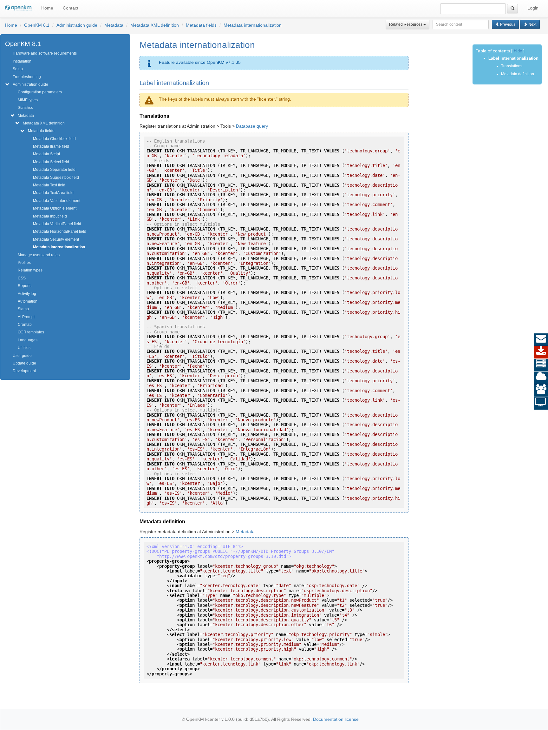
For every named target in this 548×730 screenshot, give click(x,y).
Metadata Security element (56, 239)
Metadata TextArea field (53, 193)
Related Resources (406, 24)
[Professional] (541, 365)
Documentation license (336, 719)
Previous (507, 24)
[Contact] (541, 339)
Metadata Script (46, 154)
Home (47, 7)
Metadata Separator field (54, 169)
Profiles (24, 262)
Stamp (23, 309)
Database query (252, 126)
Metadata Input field (50, 216)
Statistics (25, 107)
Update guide (24, 363)
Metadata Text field (49, 185)
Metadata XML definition (154, 25)
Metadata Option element (54, 208)
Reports (24, 286)
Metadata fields (201, 25)
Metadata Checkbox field (54, 139)
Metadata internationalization (253, 25)
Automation (27, 301)
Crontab (25, 324)
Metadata (113, 25)
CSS (22, 278)
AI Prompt (26, 317)
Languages (27, 340)
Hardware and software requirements (45, 53)
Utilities (24, 347)
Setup (18, 69)
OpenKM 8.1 (36, 25)
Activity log (27, 293)
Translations (511, 66)
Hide (518, 51)
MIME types (28, 100)
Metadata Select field (51, 162)
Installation (22, 61)
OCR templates (31, 332)
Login (532, 7)
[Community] (541, 390)
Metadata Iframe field (51, 146)
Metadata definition (517, 74)
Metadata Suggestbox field (56, 177)
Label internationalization (513, 58)
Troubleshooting (27, 77)
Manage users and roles (39, 255)
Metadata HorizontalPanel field (59, 231)
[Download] (541, 352)
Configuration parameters (40, 92)
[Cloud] (541, 378)
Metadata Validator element (56, 200)
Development (24, 371)
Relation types (30, 270)
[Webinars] (541, 403)
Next (531, 24)
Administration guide (76, 25)
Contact (70, 7)
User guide (22, 355)
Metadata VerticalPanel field (57, 224)
